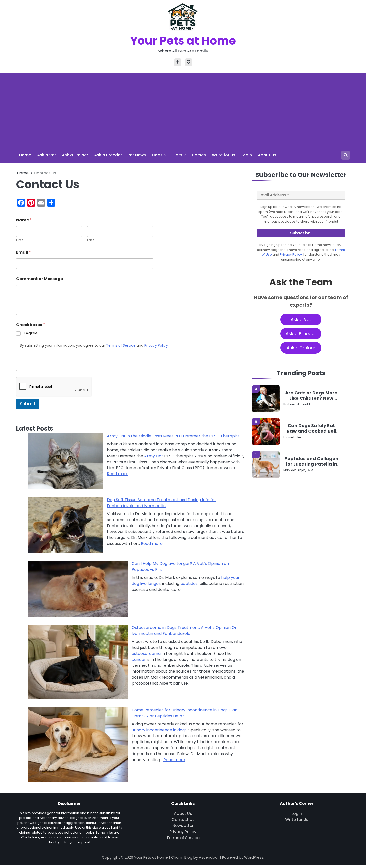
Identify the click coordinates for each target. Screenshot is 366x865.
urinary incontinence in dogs (159, 730)
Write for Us (223, 155)
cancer (139, 659)
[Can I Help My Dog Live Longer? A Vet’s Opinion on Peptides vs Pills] (78, 589)
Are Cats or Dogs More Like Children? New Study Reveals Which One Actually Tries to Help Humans (311, 395)
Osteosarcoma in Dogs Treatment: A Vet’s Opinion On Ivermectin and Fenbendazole (184, 630)
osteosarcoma (146, 653)
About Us (267, 155)
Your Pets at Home (183, 41)
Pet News (137, 155)
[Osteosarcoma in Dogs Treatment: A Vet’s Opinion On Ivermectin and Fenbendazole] (78, 663)
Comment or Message (39, 278)
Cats (177, 155)
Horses (199, 155)
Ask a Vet (46, 155)
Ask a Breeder (108, 155)
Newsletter (183, 825)
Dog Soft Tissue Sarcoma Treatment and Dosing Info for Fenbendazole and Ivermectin (161, 503)
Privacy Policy (156, 345)
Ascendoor (209, 857)
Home (25, 155)
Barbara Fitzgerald (296, 405)
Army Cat (153, 456)
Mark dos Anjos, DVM (298, 470)
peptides (189, 583)
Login (246, 155)
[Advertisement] (183, 110)
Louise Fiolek (292, 438)
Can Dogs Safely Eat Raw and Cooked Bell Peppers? (311, 428)
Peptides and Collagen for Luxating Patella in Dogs (311, 461)
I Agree (31, 333)
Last (90, 240)
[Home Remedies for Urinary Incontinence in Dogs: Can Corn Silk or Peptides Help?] (78, 745)
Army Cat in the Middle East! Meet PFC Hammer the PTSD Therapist (173, 436)
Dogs (157, 155)
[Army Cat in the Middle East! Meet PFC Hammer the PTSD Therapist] (65, 462)
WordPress (253, 857)
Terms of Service (121, 345)
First (19, 240)
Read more (117, 474)
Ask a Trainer (75, 155)
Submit (27, 404)
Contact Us (183, 819)
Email (23, 252)
